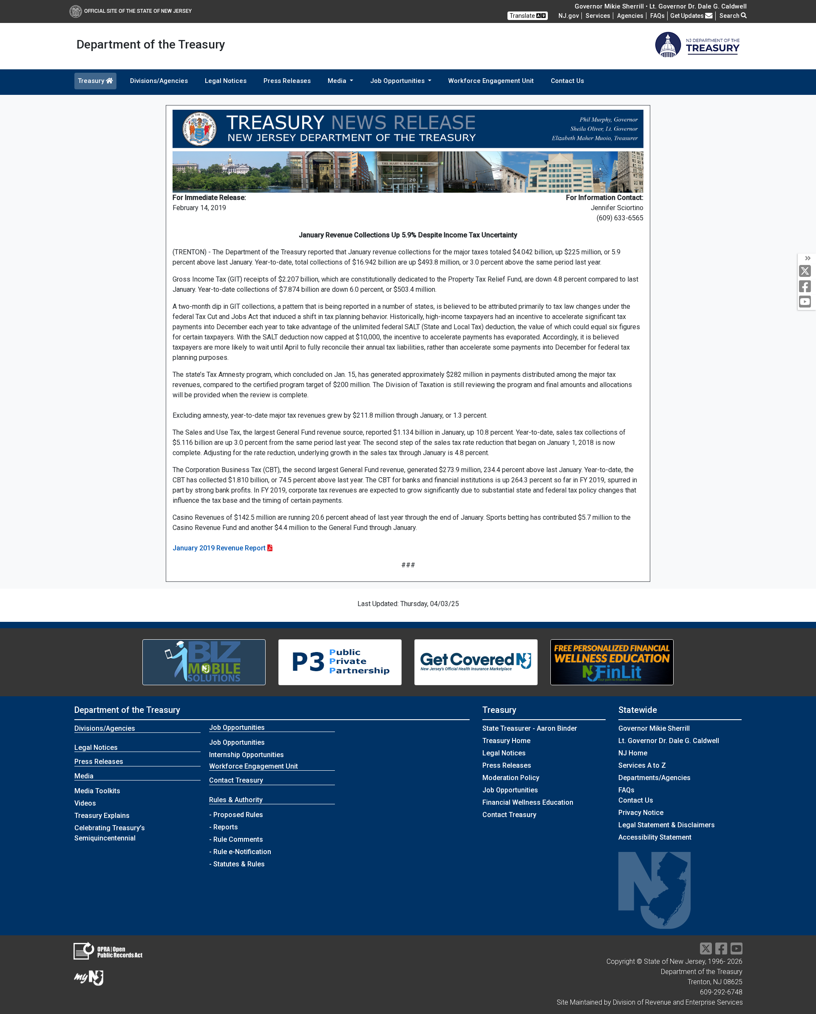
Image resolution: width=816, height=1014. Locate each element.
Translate (523, 15)
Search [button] (730, 15)
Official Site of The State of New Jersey (138, 11)
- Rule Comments (236, 839)
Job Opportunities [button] (398, 81)
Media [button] (338, 81)
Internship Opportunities (246, 755)
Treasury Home (506, 741)
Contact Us (567, 81)
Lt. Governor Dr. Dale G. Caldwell (668, 741)
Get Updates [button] (687, 15)
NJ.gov (568, 15)
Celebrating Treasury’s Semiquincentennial (109, 833)
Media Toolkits (97, 791)
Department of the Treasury (127, 710)
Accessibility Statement (654, 837)
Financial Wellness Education (527, 802)
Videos (85, 803)
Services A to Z (642, 765)
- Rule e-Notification (240, 852)
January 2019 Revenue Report (219, 548)
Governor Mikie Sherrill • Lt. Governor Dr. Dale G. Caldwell (661, 6)
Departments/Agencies (654, 778)
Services (598, 15)
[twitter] (807, 271)
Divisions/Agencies (159, 81)
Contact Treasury (236, 780)
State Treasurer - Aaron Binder (529, 728)
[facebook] (807, 286)
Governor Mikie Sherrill (654, 728)
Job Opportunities (237, 742)
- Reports (223, 827)
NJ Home (632, 753)
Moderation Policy (510, 778)
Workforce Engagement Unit (491, 81)
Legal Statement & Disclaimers (666, 825)
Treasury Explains (102, 816)
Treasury (92, 81)
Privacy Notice (640, 813)
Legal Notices (225, 81)
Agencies (630, 15)
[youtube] (807, 302)
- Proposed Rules (236, 815)
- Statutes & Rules (237, 864)
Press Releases (287, 81)
